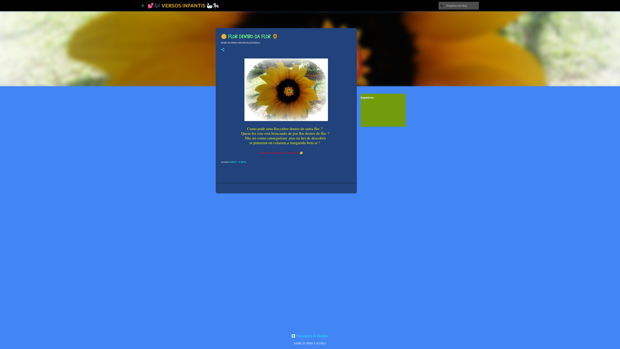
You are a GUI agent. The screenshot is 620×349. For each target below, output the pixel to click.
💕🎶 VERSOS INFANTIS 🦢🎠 (183, 5)
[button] (223, 50)
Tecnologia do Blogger (312, 336)
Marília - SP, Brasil (238, 162)
